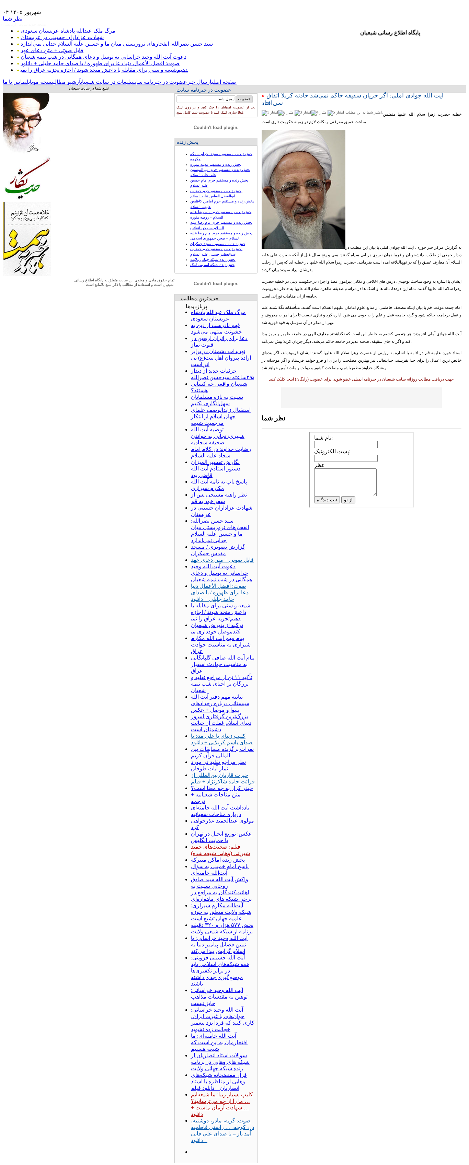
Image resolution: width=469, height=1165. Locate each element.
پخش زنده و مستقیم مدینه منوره (215, 164)
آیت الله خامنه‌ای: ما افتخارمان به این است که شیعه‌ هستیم (219, 1042)
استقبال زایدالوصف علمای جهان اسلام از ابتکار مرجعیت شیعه (221, 416)
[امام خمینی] (27, 155)
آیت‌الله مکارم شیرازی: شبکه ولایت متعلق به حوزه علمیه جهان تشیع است (221, 911)
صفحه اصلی (224, 82)
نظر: (319, 465)
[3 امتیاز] (303, 113)
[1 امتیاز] (270, 113)
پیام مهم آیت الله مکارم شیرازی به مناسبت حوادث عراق (221, 644)
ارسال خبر (199, 82)
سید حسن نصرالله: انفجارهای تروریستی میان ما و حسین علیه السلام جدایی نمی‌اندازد (117, 44)
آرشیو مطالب (67, 82)
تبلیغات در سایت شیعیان (107, 82)
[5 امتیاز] (336, 113)
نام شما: (323, 438)
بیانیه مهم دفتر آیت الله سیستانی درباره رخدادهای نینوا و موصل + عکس (220, 703)
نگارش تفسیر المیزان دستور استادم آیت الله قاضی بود (215, 468)
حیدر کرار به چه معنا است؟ (222, 788)
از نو (348, 499)
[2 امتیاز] (286, 113)
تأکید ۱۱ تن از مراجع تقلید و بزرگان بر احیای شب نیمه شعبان (221, 683)
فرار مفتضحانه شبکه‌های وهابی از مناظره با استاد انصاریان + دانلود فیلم (219, 1081)
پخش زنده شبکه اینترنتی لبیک (213, 265)
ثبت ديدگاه (327, 499)
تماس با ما (15, 82)
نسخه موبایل (40, 82)
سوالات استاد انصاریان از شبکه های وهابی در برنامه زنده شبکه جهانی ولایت (220, 1061)
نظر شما (12, 19)
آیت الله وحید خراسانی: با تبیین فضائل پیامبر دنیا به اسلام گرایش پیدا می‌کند (219, 944)
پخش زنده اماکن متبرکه (218, 860)
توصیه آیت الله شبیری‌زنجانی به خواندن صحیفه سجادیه (217, 436)
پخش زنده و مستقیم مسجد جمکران (218, 244)
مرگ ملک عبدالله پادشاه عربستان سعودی (68, 31)
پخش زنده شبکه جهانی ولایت (213, 259)
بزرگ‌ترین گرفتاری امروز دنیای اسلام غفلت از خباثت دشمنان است (221, 722)
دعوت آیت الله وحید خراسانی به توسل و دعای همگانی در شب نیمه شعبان (103, 57)
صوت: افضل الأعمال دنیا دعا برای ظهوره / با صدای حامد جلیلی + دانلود (100, 63)
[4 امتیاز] (319, 113)
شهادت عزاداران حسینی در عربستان (62, 37)
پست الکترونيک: (332, 451)
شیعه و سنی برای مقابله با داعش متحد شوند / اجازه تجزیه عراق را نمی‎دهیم (104, 70)
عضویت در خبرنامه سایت (160, 82)
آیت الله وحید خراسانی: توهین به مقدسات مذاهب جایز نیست (219, 996)
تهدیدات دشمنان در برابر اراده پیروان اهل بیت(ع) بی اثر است (221, 357)
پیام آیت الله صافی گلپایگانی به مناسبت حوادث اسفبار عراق (222, 664)
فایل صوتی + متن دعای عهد (52, 50)
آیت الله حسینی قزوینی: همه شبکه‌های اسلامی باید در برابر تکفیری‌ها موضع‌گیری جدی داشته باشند (220, 971)
